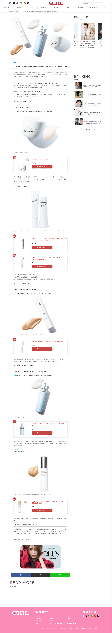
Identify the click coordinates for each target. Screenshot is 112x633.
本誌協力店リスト (104, 14)
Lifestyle (91, 14)
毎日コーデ (6, 8)
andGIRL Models (104, 17)
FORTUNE (39, 618)
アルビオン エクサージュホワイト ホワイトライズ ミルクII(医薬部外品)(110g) (49, 424)
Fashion (91, 8)
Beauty (19, 7)
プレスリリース (40, 628)
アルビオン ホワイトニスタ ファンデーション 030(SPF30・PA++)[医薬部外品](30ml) (48, 502)
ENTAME (39, 621)
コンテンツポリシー (62, 628)
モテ (30, 11)
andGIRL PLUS (71, 623)
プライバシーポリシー (51, 628)
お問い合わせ (84, 628)
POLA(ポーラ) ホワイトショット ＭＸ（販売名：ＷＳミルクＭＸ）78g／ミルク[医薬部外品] (49, 258)
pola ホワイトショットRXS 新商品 (40, 159)
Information (91, 17)
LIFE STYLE (52, 618)
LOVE (69, 616)
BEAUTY (51, 616)
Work (54, 11)
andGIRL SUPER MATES (56, 623)
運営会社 (77, 628)
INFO (37, 623)
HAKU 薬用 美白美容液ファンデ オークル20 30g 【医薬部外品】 (48, 341)
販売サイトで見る (42, 166)
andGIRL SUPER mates (104, 21)
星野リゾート (67, 11)
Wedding (30, 8)
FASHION (39, 616)
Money (55, 8)
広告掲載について (93, 628)
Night (30, 14)
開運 (42, 8)
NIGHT (51, 621)
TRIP (68, 618)
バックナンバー (104, 11)
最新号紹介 (104, 8)
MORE (88, 129)
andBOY (79, 8)
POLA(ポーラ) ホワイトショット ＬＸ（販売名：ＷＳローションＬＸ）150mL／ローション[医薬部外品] (49, 239)
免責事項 (71, 628)
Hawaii (67, 8)
